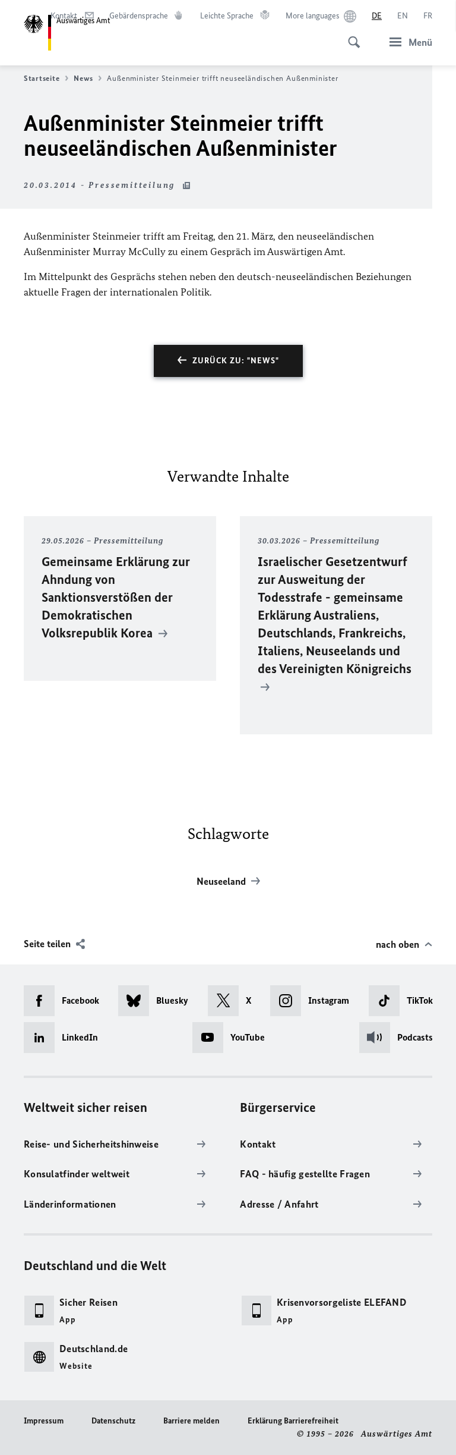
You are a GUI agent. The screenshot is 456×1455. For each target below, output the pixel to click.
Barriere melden (191, 1421)
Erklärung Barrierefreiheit (293, 1421)
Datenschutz (113, 1421)
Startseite (41, 78)
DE (377, 16)
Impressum (44, 1421)
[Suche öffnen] (350, 36)
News (83, 78)
